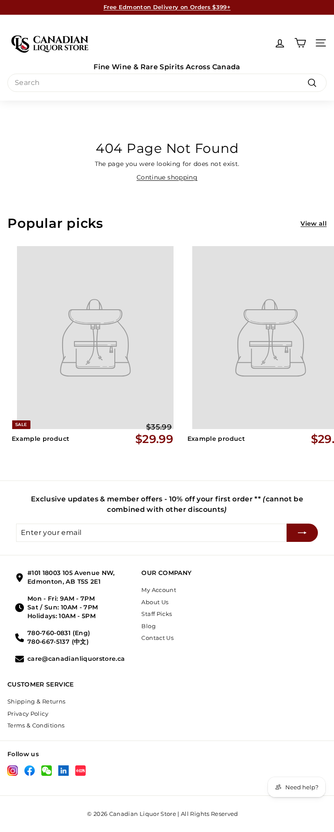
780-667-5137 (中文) (58, 642)
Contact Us (157, 637)
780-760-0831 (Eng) (58, 633)
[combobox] (167, 83)
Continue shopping (167, 177)
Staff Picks (156, 613)
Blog (148, 625)
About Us (154, 602)
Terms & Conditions (35, 725)
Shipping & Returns (36, 701)
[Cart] (300, 43)
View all (314, 223)
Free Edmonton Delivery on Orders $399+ (167, 6)
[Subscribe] (302, 533)
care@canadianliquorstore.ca (76, 659)
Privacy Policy (27, 713)
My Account (158, 589)
